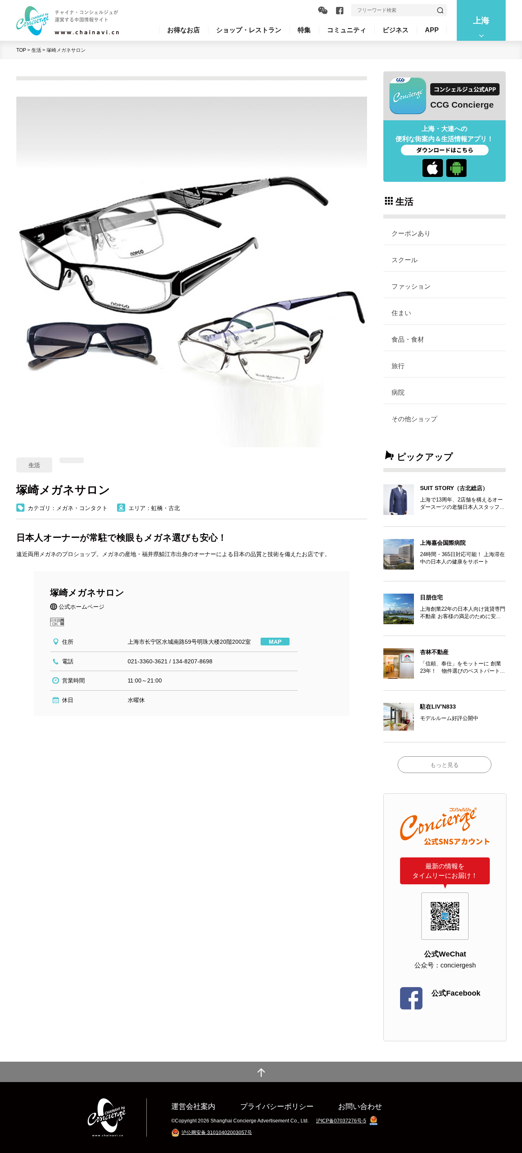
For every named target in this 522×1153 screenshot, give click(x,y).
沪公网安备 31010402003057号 (216, 1132)
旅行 (398, 365)
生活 (36, 50)
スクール (405, 259)
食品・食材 (408, 339)
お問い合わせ (360, 1106)
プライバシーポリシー (277, 1106)
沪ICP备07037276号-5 (341, 1121)
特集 (304, 29)
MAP (275, 641)
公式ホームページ (81, 606)
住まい (401, 312)
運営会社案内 (193, 1106)
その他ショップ (414, 418)
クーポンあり (411, 233)
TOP (21, 50)
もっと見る (444, 765)
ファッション (411, 286)
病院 (398, 392)
